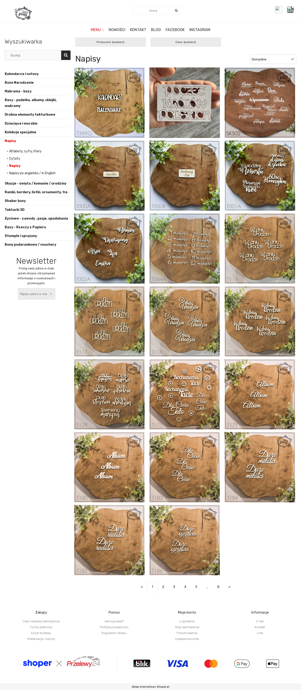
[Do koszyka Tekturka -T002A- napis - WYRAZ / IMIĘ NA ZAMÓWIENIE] (114, 252)
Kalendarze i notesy (22, 74)
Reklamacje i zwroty (41, 639)
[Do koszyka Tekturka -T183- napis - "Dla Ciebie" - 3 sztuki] (189, 471)
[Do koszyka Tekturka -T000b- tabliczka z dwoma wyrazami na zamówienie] (189, 179)
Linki (260, 633)
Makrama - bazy (18, 91)
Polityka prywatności (114, 627)
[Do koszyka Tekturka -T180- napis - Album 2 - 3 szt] (114, 471)
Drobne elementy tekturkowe (30, 115)
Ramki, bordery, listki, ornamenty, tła (36, 192)
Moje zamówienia (187, 627)
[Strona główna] (23, 13)
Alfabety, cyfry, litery (25, 151)
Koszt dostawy (41, 633)
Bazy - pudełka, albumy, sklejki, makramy (31, 103)
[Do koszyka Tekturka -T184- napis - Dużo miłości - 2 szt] (264, 471)
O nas (260, 621)
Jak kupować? (114, 621)
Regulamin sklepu (114, 633)
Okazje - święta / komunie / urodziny (35, 183)
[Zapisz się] (51, 294)
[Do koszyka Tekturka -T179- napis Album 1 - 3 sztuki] (264, 398)
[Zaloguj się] (278, 9)
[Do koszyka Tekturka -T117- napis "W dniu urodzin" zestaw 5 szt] (114, 325)
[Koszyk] (291, 9)
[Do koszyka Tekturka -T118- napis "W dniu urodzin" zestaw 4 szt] (189, 325)
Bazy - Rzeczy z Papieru (25, 227)
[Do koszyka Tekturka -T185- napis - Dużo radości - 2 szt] (114, 543)
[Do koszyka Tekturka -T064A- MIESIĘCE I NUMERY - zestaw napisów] (189, 252)
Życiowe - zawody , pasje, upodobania (36, 219)
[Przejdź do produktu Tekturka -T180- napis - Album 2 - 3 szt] (109, 467)
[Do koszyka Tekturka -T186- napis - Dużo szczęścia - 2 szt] (189, 543)
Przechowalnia (187, 633)
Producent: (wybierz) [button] (110, 42)
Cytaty (14, 159)
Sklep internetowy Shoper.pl (150, 686)
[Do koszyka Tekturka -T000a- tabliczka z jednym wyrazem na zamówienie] (114, 179)
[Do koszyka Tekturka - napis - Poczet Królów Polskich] (189, 106)
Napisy (10, 141)
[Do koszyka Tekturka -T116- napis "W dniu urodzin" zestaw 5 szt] (264, 252)
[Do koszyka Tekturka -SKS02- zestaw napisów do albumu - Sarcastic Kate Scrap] (264, 106)
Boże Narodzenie (19, 83)
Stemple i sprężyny (21, 236)
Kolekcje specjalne (20, 132)
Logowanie (187, 621)
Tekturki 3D (14, 210)
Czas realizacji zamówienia (41, 621)
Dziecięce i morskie (21, 124)
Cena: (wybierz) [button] (185, 42)
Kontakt (260, 627)
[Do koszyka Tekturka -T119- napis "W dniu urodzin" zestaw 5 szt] (264, 325)
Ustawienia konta (187, 639)
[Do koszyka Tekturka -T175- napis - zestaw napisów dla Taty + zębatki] (189, 398)
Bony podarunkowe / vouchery (30, 245)
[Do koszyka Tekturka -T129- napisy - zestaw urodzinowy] (114, 398)
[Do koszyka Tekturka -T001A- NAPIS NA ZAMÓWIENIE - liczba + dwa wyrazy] (264, 179)
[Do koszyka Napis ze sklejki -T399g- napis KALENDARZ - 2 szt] (114, 106)
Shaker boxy (15, 201)
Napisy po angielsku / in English (32, 173)
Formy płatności (41, 627)
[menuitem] (97, 30)
